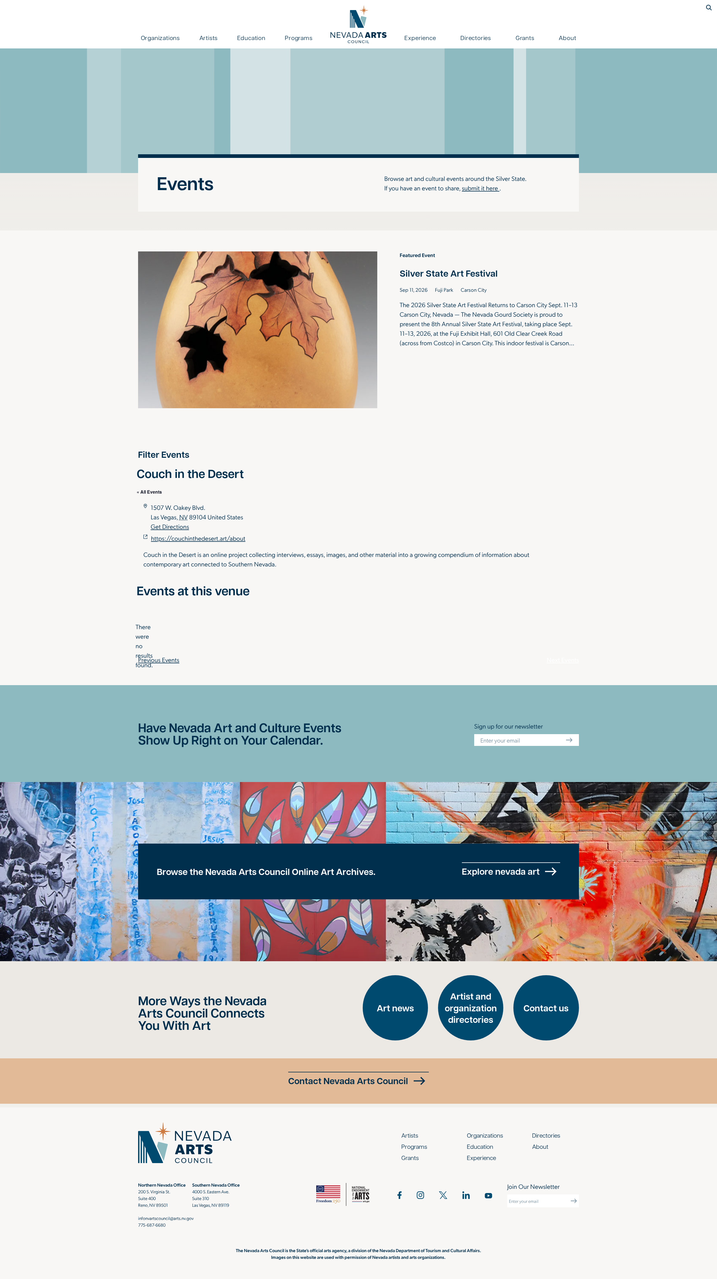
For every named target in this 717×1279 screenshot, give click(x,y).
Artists (208, 37)
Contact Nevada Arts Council (348, 1080)
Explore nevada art (501, 871)
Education (251, 37)
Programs (298, 37)
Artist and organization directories (471, 1008)
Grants (525, 37)
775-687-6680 (152, 1225)
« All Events (149, 492)
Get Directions (170, 526)
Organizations (160, 37)
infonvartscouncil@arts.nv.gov (166, 1218)
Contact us (546, 1008)
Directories (475, 37)
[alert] (141, 645)
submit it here (480, 188)
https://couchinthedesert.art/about (198, 538)
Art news (395, 1008)
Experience (420, 37)
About (567, 37)
